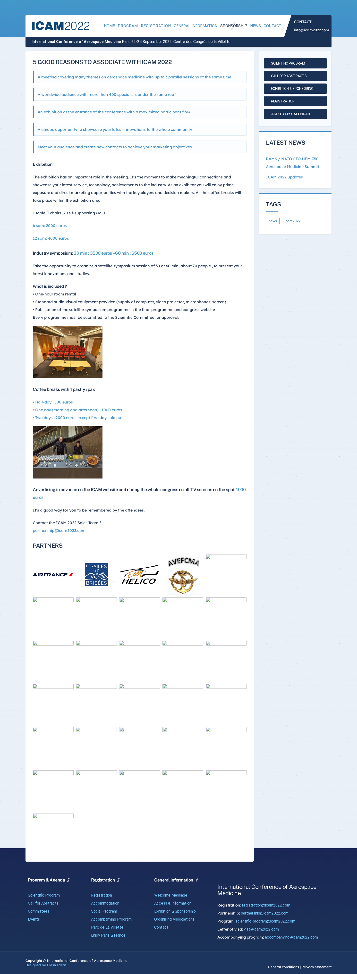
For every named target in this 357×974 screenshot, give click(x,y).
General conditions (283, 967)
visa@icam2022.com (261, 929)
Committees (38, 911)
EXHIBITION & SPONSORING (291, 89)
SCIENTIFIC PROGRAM (287, 63)
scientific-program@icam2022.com (265, 921)
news (273, 221)
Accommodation (105, 903)
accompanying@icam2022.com (291, 937)
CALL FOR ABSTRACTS (288, 76)
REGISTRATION (282, 101)
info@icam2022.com (311, 30)
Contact (161, 927)
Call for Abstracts (43, 903)
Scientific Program (44, 895)
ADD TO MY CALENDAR (290, 114)
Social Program (104, 911)
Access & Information (172, 903)
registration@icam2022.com (266, 905)
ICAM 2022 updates (284, 177)
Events (34, 919)
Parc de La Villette (107, 927)
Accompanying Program (111, 919)
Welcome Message (170, 895)
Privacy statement (317, 967)
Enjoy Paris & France (108, 935)
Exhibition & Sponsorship (175, 911)
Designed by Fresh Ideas (46, 965)
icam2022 (293, 221)
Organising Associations (174, 919)
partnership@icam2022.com (59, 530)
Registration (101, 895)
